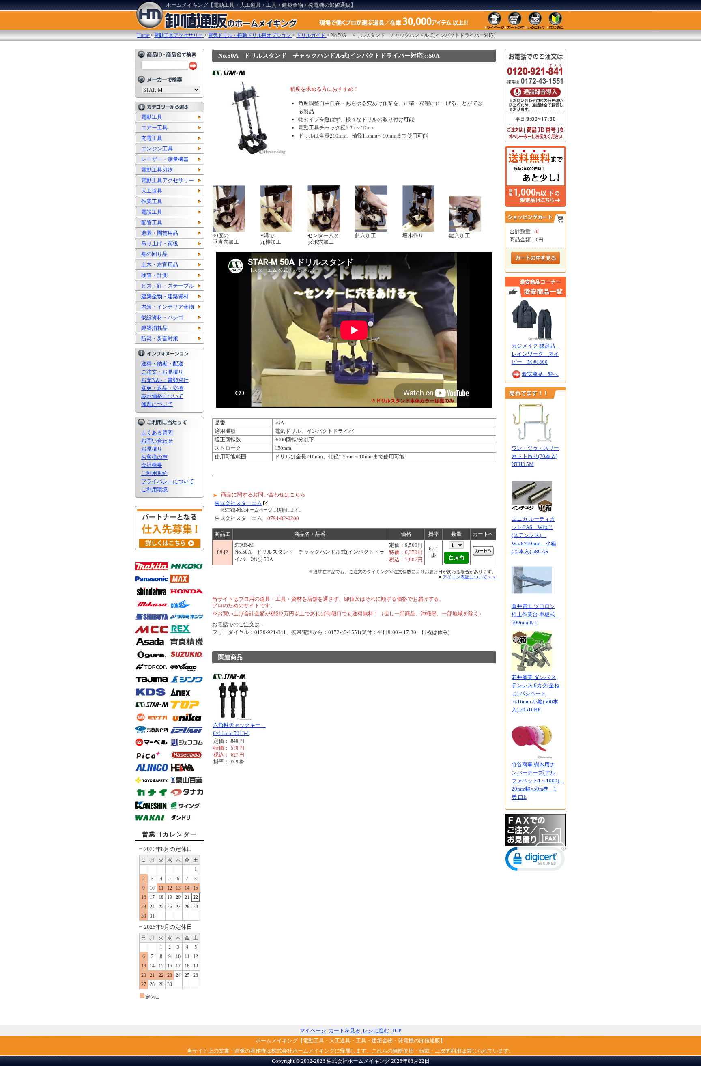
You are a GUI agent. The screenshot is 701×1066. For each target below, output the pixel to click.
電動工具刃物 (157, 170)
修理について (157, 404)
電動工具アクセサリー (167, 180)
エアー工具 (154, 128)
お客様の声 (154, 457)
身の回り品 (154, 254)
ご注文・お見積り (162, 372)
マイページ (313, 1030)
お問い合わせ (157, 441)
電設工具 (151, 212)
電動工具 (151, 117)
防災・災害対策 (159, 338)
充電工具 (151, 138)
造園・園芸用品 (159, 233)
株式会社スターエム (238, 503)
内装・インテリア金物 (167, 307)
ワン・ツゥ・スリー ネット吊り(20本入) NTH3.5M (535, 456)
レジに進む (376, 1030)
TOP (396, 1030)
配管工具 (151, 222)
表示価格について (162, 396)
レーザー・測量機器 (165, 159)
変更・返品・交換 (162, 388)
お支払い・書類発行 (165, 380)
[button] (535, 860)
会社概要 (151, 465)
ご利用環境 (154, 489)
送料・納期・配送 (162, 364)
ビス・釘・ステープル (167, 286)
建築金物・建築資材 (165, 296)
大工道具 (151, 191)
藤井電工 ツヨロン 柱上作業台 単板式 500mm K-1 (536, 614)
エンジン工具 (157, 149)
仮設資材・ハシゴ (162, 317)
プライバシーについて (167, 481)
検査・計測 (154, 275)
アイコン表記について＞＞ (469, 576)
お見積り (151, 449)
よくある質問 (157, 433)
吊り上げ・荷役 (159, 244)
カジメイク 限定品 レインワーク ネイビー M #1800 (536, 354)
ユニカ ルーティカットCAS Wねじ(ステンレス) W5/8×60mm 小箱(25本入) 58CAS (534, 535)
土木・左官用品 (159, 265)
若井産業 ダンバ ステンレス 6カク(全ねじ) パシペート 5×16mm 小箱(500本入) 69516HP (535, 693)
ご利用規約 (154, 473)
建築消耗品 (154, 328)
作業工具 (151, 201)
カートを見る (344, 1030)
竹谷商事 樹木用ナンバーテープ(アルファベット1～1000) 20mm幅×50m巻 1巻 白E (538, 780)
